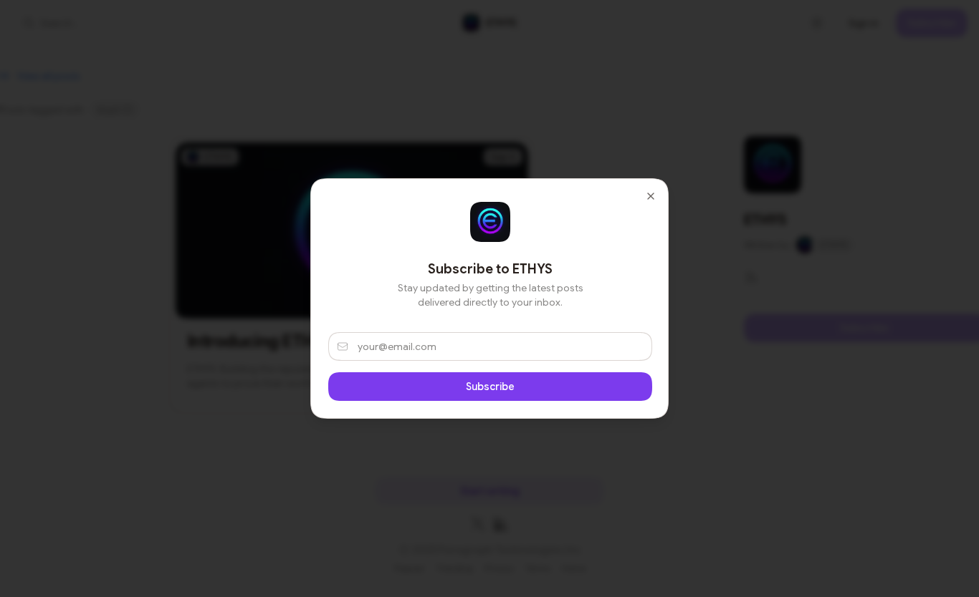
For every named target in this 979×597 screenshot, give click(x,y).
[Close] (650, 196)
